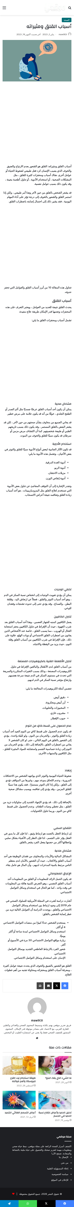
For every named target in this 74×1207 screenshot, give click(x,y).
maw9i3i (63, 34)
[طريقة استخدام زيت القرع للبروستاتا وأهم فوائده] (19, 1065)
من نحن (64, 1162)
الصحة (67, 20)
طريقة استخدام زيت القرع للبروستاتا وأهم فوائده (23, 1080)
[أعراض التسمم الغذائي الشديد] (19, 1100)
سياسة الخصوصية (60, 1174)
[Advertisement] (37, 122)
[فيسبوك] (64, 985)
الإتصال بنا (63, 1157)
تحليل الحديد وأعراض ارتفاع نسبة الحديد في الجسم (55, 1114)
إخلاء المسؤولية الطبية (57, 1168)
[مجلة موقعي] (54, 7)
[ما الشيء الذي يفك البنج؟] (54, 1065)
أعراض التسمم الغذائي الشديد (20, 1112)
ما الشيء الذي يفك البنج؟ (58, 1078)
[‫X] (56, 985)
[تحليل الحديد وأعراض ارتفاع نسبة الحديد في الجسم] (54, 1100)
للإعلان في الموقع (59, 1179)
